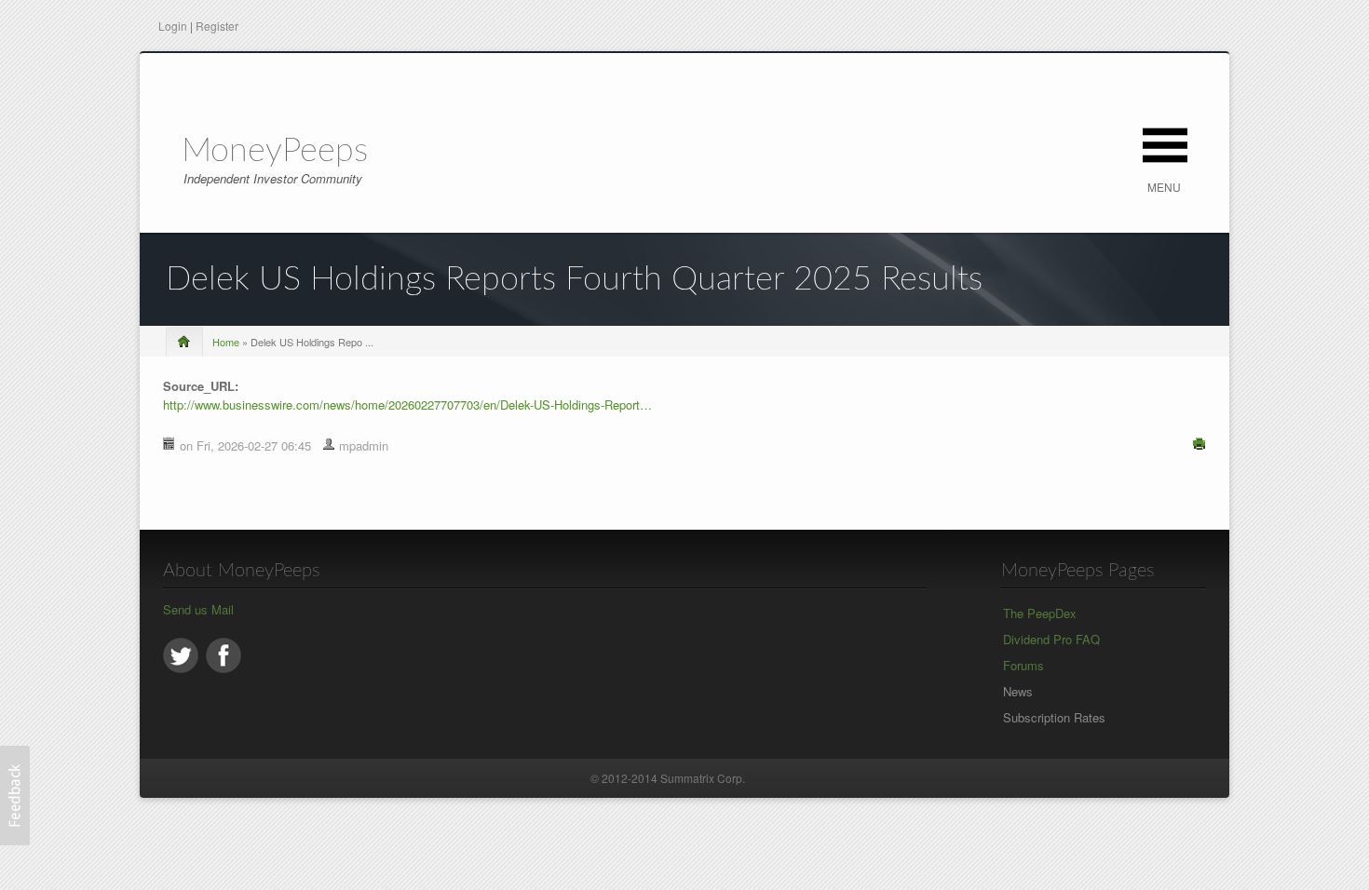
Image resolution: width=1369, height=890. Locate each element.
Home (225, 341)
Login (172, 26)
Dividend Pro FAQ (1051, 639)
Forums (1023, 665)
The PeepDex (1040, 613)
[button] (15, 795)
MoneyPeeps (275, 151)
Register (217, 26)
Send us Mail (198, 609)
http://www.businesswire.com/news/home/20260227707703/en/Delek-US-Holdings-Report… (407, 404)
